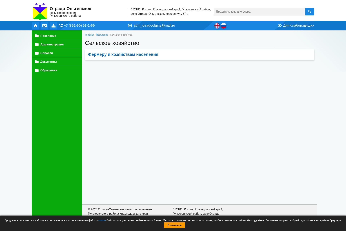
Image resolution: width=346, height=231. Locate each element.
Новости (46, 53)
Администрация (52, 44)
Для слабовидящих (298, 25)
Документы (48, 61)
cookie (102, 220)
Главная (35, 25)
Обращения (48, 70)
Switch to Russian (224, 26)
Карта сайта (53, 25)
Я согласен (174, 225)
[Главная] (40, 11)
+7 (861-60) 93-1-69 (79, 25)
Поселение (102, 34)
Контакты (44, 25)
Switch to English (217, 26)
